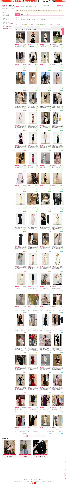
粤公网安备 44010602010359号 (36, 481)
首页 (6, 8)
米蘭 (26, 456)
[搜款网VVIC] (4, 6)
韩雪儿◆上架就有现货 (41, 456)
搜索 (59, 5)
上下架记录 (27, 14)
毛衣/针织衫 (7, 14)
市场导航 (9, 8)
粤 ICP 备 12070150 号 (27, 481)
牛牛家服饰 (10, 456)
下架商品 (22, 14)
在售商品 (17, 14)
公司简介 (25, 479)
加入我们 (35, 479)
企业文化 (30, 479)
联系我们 (40, 479)
